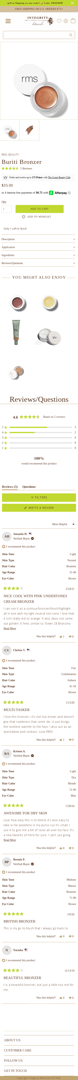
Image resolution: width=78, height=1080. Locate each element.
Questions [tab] (29, 487)
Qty (4, 202)
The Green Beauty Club (59, 177)
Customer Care (17, 1050)
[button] (17, 168)
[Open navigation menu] (8, 21)
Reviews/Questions (12, 263)
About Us (12, 1040)
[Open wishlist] (59, 21)
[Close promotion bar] (73, 3)
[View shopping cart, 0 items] (73, 21)
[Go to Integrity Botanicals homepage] (39, 21)
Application (38, 247)
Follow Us (13, 1060)
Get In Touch (15, 1070)
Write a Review (48, 509)
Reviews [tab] (10, 487)
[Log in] (65, 20)
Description (38, 239)
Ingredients (38, 255)
